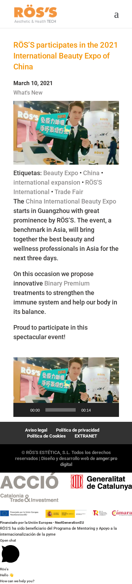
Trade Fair (69, 191)
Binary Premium (67, 283)
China (91, 173)
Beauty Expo (60, 173)
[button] (66, 387)
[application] (66, 387)
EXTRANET (86, 436)
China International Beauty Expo (71, 201)
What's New (28, 92)
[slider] (60, 410)
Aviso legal (36, 430)
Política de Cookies (46, 436)
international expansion (46, 182)
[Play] (22, 409)
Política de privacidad (77, 430)
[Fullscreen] (109, 409)
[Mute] (98, 409)
